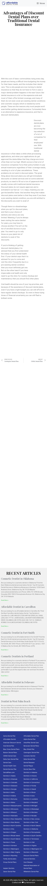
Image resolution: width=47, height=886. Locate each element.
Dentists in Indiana (9, 796)
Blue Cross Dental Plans (11, 749)
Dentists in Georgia (9, 789)
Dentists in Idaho (9, 792)
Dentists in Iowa (29, 796)
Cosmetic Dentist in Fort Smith (18, 632)
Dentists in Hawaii (30, 789)
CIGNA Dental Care (9, 756)
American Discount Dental (12, 742)
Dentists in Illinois (30, 792)
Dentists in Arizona (30, 776)
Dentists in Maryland (31, 802)
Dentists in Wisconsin (31, 852)
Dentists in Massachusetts (12, 805)
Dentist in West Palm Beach (15, 701)
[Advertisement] (23, 52)
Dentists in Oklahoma (31, 829)
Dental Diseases (29, 762)
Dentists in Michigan (30, 805)
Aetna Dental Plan (9, 736)
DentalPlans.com (9, 772)
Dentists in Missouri (10, 812)
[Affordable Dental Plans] (10, 3)
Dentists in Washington (11, 849)
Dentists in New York (31, 822)
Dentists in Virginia (30, 845)
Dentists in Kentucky (10, 799)
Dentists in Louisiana (31, 799)
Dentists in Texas (9, 842)
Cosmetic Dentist (29, 756)
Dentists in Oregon (9, 832)
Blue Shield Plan (29, 749)
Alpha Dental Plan (30, 739)
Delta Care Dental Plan (10, 759)
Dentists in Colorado (10, 782)
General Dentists (29, 859)
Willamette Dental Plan (31, 871)
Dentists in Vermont (10, 845)
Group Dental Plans (9, 862)
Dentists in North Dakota (32, 825)
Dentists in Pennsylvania (32, 832)
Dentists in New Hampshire (12, 819)
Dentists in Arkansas (10, 779)
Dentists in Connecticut (32, 782)
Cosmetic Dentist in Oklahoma (17, 578)
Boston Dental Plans (10, 752)
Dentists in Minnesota (10, 809)
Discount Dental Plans (31, 855)
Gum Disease (28, 862)
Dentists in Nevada (30, 816)
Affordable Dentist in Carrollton (18, 606)
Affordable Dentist (9, 739)
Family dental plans (9, 859)
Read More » (5, 600)
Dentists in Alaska (9, 776)
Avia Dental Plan (8, 746)
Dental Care (7, 762)
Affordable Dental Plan (31, 736)
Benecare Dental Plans (31, 746)
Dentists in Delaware (10, 786)
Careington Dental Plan (31, 752)
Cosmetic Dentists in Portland (17, 656)
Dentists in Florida (30, 786)
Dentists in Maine (9, 802)
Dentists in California (31, 779)
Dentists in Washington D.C (33, 849)
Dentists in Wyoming (10, 855)
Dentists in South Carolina (32, 835)
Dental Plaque (28, 766)
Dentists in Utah (29, 842)
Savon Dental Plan (9, 871)
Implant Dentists (8, 868)
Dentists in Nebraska (10, 816)
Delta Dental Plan (29, 759)
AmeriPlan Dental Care (31, 742)
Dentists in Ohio (8, 829)
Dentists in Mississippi (31, 809)
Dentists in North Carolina (12, 825)
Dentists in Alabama (30, 772)
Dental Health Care (9, 766)
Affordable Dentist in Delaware (17, 682)
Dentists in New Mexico (11, 822)
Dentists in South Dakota (11, 839)
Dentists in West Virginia (11, 852)
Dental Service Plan (9, 769)
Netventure (30, 882)
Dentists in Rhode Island (11, 835)
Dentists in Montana (30, 812)
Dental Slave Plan (29, 769)
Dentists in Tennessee (31, 839)
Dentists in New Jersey (32, 819)
